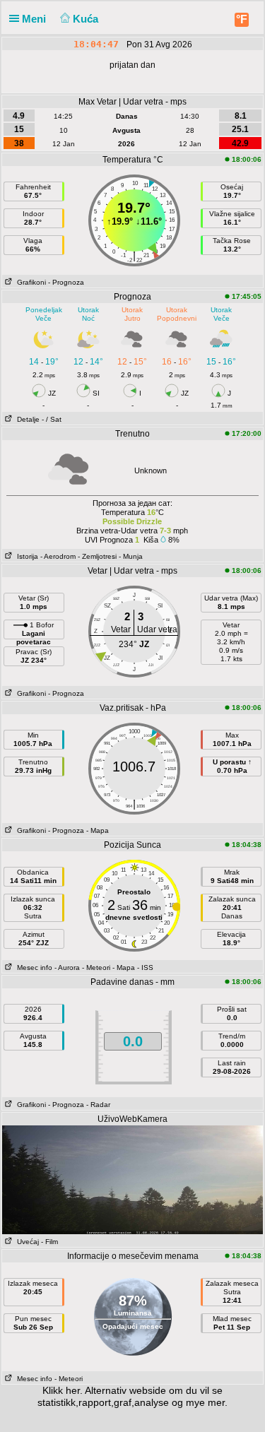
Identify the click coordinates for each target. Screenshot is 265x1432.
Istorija (25, 556)
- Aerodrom (58, 556)
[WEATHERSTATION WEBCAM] (132, 1179)
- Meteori (96, 967)
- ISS (145, 967)
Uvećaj (26, 1241)
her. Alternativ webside (116, 1390)
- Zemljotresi (97, 556)
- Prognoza (66, 282)
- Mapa (97, 830)
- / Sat (51, 419)
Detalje (26, 419)
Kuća (87, 19)
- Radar (98, 1104)
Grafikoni (29, 282)
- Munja (131, 556)
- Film (49, 1241)
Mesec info (32, 967)
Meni (35, 19)
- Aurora (67, 967)
